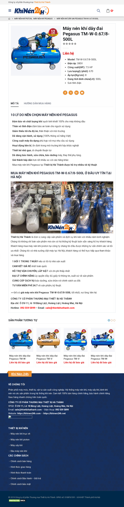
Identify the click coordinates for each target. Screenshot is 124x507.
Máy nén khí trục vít (20, 434)
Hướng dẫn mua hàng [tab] (37, 103)
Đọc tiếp (28, 333)
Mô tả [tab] (15, 103)
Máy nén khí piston (20, 439)
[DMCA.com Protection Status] (17, 500)
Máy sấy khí (17, 445)
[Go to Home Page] (9, 18)
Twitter (70, 92)
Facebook (65, 92)
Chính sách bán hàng (21, 461)
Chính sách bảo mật (21, 484)
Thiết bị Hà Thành (42, 2)
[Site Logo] (31, 10)
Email (82, 92)
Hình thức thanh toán (21, 472)
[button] (10, 11)
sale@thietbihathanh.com (60, 307)
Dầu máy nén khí (19, 451)
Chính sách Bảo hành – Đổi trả (26, 478)
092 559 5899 (27, 307)
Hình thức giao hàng (21, 467)
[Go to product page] (21, 340)
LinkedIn (76, 92)
